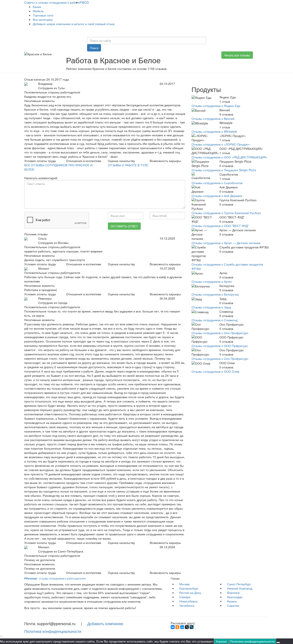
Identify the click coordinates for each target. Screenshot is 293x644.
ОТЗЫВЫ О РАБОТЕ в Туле (128, 165)
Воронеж (233, 592)
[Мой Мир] (182, 627)
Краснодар (234, 597)
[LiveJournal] (191, 627)
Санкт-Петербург (239, 584)
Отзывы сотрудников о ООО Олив (215, 371)
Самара (184, 597)
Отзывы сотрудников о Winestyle (214, 131)
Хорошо (221, 641)
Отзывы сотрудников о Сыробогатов (217, 183)
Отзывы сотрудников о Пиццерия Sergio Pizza (224, 170)
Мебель (38, 11)
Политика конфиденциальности (52, 631)
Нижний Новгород (239, 588)
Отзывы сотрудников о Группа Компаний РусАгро (226, 213)
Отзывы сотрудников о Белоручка (215, 294)
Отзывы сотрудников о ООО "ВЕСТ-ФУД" (220, 226)
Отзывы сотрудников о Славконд (214, 320)
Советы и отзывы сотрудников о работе (52, 2)
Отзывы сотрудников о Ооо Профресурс (220, 333)
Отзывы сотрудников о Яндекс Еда (216, 106)
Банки (37, 7)
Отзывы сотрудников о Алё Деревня (217, 196)
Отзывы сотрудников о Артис (212, 281)
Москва (184, 584)
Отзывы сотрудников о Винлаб (213, 118)
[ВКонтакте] (173, 627)
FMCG (84, 2)
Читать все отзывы (237, 55)
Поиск (94, 48)
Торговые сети (43, 15)
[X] (187, 627)
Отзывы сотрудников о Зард (211, 307)
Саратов (233, 605)
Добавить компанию (105, 623)
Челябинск (186, 605)
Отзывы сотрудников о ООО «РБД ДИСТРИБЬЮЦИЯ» (229, 157)
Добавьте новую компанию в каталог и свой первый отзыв (73, 24)
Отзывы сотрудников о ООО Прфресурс (220, 346)
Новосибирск (188, 601)
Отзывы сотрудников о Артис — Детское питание (226, 243)
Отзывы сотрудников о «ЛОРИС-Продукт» (221, 144)
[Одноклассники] (177, 627)
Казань (232, 601)
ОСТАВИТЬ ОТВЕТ (124, 226)
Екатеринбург (188, 588)
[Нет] (278, 642)
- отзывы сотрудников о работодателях (55, 578)
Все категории (43, 19)
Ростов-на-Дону (190, 592)
